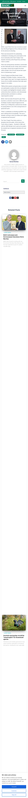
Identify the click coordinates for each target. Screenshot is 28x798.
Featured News (20, 134)
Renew (23, 1)
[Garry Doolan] (14, 154)
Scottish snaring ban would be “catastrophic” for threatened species (13, 637)
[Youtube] (15, 198)
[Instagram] (18, 198)
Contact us (14, 1)
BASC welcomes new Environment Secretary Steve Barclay (13, 237)
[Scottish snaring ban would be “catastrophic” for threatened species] (14, 622)
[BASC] (8, 5)
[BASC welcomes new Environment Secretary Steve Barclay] (14, 222)
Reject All (14, 794)
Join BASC (19, 1)
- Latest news (11, 134)
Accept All (14, 786)
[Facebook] (10, 198)
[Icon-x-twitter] (13, 198)
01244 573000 (7, 1)
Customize (14, 790)
